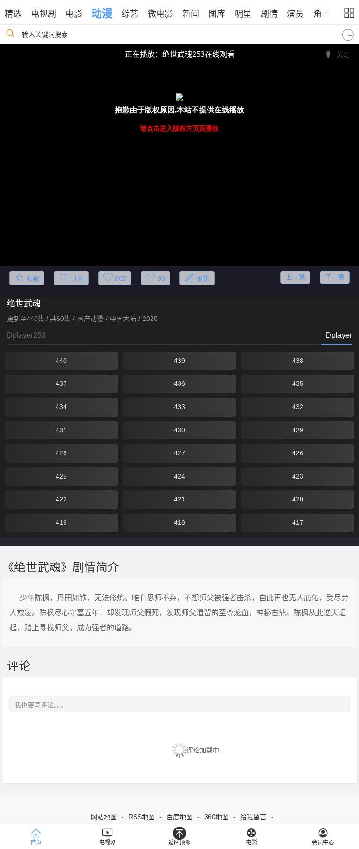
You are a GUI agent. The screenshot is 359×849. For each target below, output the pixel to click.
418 (179, 522)
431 (61, 430)
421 (179, 499)
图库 (216, 14)
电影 (73, 14)
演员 (295, 14)
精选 (13, 14)
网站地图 (104, 817)
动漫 (102, 13)
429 (297, 430)
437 (61, 383)
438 (297, 360)
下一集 (335, 277)
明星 (243, 14)
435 (297, 383)
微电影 (160, 14)
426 (297, 453)
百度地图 (179, 817)
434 (61, 407)
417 (297, 522)
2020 (150, 318)
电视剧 (43, 14)
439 (179, 360)
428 (61, 453)
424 (179, 476)
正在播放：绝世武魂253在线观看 (180, 54)
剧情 (269, 14)
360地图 (216, 817)
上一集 (295, 277)
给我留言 (253, 817)
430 (179, 430)
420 (297, 499)
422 (61, 499)
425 (61, 476)
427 (179, 453)
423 (297, 476)
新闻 (190, 14)
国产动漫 (90, 318)
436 (179, 383)
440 (61, 360)
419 (61, 522)
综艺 (130, 14)
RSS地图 (142, 817)
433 (179, 407)
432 (297, 407)
